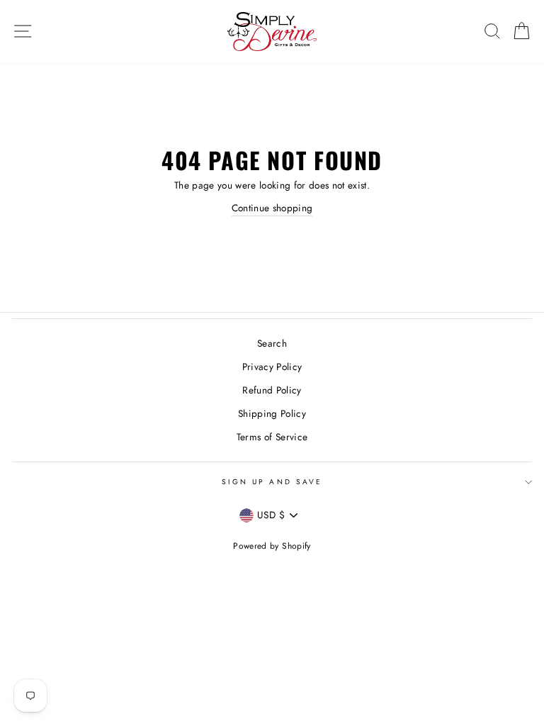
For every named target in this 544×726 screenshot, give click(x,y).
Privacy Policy (272, 366)
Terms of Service (272, 437)
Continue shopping (272, 208)
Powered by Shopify (271, 546)
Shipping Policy (272, 413)
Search (272, 343)
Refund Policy (271, 390)
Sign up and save (272, 481)
